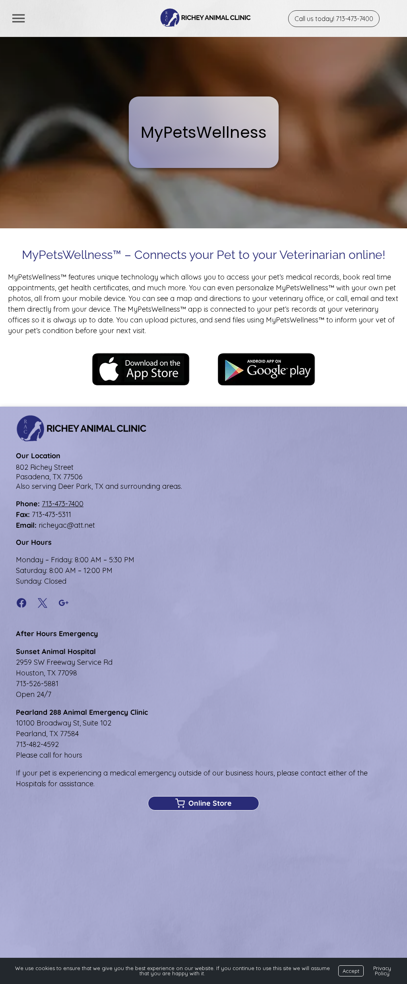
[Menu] (18, 18)
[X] (42, 603)
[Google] (63, 603)
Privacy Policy (382, 970)
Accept (351, 971)
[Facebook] (24, 603)
